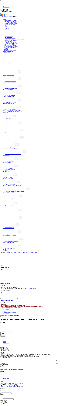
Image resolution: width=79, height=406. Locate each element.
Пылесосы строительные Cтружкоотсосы (13, 33)
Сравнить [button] (2, 334)
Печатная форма (6, 343)
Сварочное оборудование (10, 38)
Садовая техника (8, 37)
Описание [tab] (5, 337)
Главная (4, 311)
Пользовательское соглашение (17, 383)
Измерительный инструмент (10, 25)
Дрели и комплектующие (10, 24)
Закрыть (2, 371)
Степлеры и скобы (8, 41)
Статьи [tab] (4, 342)
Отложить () (5, 4)
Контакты (5, 53)
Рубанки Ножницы (9, 35)
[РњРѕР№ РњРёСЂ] (4, 15)
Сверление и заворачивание (10, 29)
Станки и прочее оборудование (11, 40)
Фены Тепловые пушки (9, 44)
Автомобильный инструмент (11, 169)
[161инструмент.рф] (4, 0)
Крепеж (6, 48)
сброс (1, 265)
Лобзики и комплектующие (10, 26)
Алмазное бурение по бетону (11, 21)
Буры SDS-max (6, 309)
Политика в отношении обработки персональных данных (11, 386)
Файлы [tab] (4, 341)
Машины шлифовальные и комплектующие (13, 27)
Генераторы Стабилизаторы (10, 22)
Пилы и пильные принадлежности (12, 31)
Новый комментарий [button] (4, 364)
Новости (4, 55)
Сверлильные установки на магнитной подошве (14, 39)
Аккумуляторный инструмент (11, 20)
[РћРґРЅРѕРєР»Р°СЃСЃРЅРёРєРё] (2, 15)
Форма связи (34, 252)
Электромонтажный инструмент (11, 46)
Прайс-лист (5, 57)
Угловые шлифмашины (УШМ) (11, 43)
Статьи (6, 252)
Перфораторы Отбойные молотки (11, 30)
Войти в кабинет (6, 2)
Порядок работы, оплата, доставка (9, 50)
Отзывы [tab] (4, 340)
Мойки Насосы (8, 28)
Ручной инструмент (9, 36)
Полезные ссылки (23, 252)
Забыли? (2, 402)
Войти (6, 402)
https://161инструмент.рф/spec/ (30, 288)
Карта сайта (5, 58)
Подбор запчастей (6, 52)
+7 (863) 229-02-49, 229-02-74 (6, 16)
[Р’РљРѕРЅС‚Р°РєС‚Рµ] (1, 15)
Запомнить (4, 401)
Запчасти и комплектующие (10, 47)
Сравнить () (5, 6)
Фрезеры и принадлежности (10, 45)
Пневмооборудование (9, 32)
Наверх (1, 381)
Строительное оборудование (10, 42)
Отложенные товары (7, 54)
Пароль (1, 400)
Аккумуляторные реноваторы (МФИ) (12, 65)
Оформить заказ (6, 7)
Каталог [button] (4, 19)
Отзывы (4, 56)
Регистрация (5, 3)
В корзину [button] (2, 333)
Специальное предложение (8, 51)
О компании (5, 49)
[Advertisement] (6, 258)
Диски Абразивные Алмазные (11, 23)
